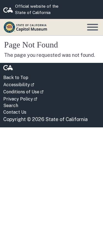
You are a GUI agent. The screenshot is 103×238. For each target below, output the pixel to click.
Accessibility (18, 84)
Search (10, 105)
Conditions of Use (23, 91)
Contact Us (14, 112)
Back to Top (15, 77)
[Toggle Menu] (92, 27)
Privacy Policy (20, 99)
